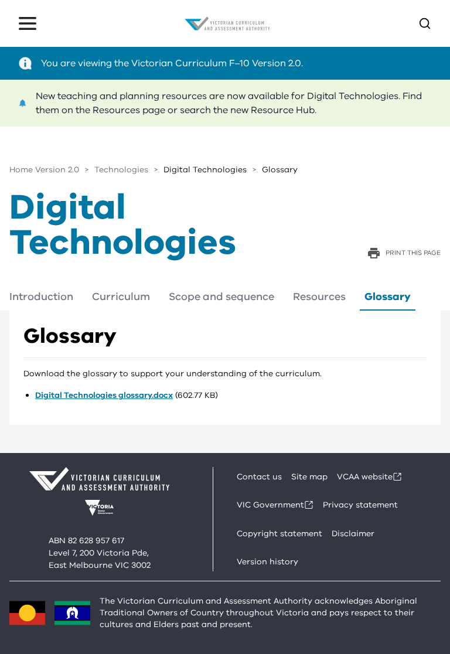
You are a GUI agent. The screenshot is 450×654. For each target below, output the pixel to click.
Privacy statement (360, 504)
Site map (309, 476)
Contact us (259, 476)
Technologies (121, 169)
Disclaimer (353, 533)
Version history (267, 561)
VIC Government (270, 504)
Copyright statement (279, 533)
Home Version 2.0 (44, 169)
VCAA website (365, 476)
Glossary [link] (280, 169)
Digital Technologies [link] (205, 169)
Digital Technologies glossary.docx (104, 395)
